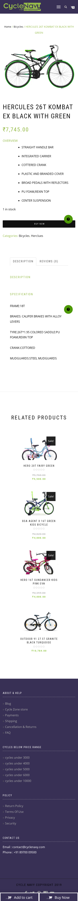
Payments (12, 715)
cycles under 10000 (18, 781)
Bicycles (18, 26)
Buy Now (39, 224)
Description (23, 261)
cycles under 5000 (17, 769)
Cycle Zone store (16, 709)
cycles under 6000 (17, 775)
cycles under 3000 (17, 758)
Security (10, 823)
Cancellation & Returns (20, 727)
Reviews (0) (49, 261)
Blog (8, 704)
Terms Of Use (14, 812)
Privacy (10, 818)
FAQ (8, 733)
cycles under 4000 (17, 763)
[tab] (23, 261)
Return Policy (14, 806)
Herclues (37, 236)
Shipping (11, 721)
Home (7, 26)
